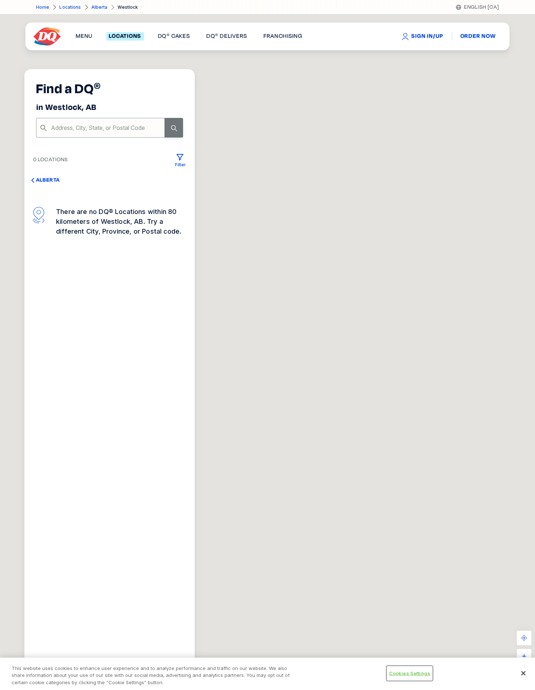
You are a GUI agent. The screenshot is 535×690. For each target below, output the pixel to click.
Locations (70, 7)
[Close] (523, 673)
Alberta (99, 7)
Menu (84, 36)
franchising (282, 36)
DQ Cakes (174, 36)
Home (42, 7)
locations (125, 36)
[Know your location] (524, 638)
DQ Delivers (226, 36)
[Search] (174, 128)
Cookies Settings (409, 673)
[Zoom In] (524, 656)
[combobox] (109, 128)
